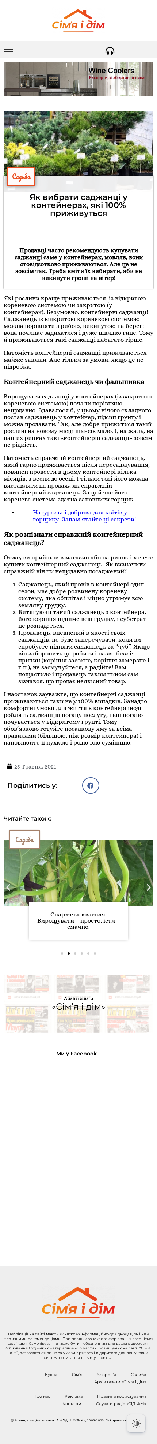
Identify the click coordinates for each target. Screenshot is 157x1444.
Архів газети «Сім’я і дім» (120, 1381)
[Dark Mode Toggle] (136, 1423)
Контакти (71, 1403)
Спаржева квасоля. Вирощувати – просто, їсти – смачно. (78, 920)
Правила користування (121, 1396)
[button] (90, 785)
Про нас (41, 1396)
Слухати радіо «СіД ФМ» (121, 1403)
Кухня (51, 1374)
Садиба (21, 176)
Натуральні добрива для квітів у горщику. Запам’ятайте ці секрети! (84, 516)
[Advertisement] (78, 1156)
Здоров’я (106, 1374)
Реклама (74, 1396)
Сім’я (77, 1374)
